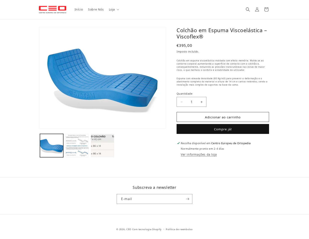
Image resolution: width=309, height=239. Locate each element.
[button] (113, 9)
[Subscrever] (187, 199)
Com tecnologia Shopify (147, 229)
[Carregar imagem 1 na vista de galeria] (51, 145)
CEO (128, 229)
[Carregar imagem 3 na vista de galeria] (102, 145)
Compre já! (223, 129)
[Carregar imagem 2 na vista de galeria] (77, 145)
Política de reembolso (179, 229)
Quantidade (184, 93)
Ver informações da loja (199, 154)
